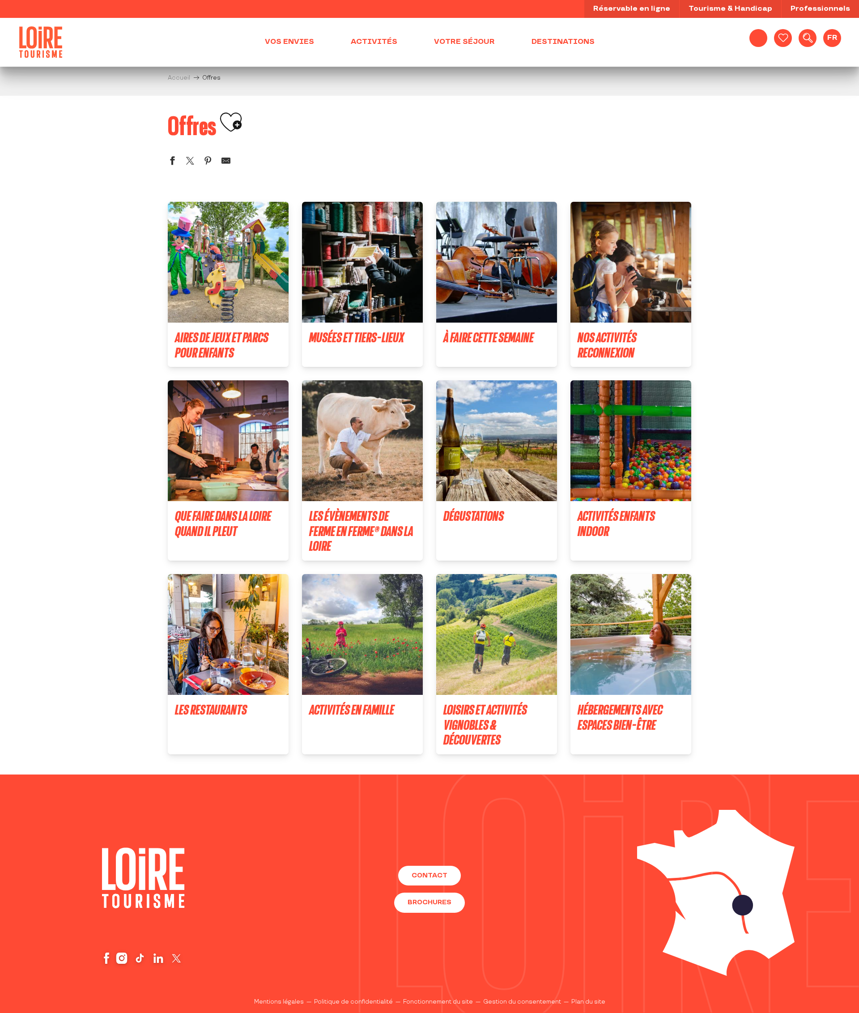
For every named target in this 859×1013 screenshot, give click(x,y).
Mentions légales (279, 1001)
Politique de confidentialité (353, 1001)
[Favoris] (783, 38)
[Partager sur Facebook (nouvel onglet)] (172, 162)
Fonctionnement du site (438, 1001)
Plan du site (588, 1001)
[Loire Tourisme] (41, 42)
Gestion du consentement (522, 1001)
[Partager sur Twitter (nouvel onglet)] (190, 162)
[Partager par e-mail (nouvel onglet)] (225, 162)
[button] (807, 38)
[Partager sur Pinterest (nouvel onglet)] (208, 162)
